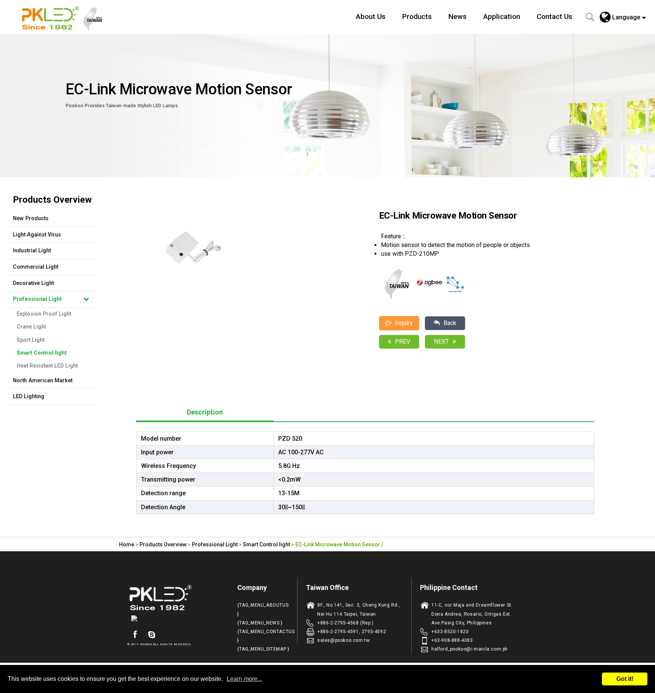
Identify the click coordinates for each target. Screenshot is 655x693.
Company (252, 587)
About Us (370, 16)
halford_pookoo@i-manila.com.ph (469, 649)
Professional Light (37, 299)
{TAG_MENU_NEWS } (260, 623)
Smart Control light (42, 353)
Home (126, 544)
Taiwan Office (327, 587)
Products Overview (162, 544)
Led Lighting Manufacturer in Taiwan (66, 17)
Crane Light (31, 327)
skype (151, 634)
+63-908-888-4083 (452, 640)
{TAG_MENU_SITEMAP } (263, 649)
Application (501, 16)
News (457, 16)
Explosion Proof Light (44, 314)
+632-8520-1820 (450, 631)
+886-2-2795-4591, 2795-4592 (351, 631)
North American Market (42, 380)
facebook (135, 634)
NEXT (441, 341)
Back (449, 323)
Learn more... (244, 679)
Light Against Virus (37, 235)
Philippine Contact (449, 587)
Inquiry (404, 323)
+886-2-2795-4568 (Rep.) (345, 623)
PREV (402, 341)
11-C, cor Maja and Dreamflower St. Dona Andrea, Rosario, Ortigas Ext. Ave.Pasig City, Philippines (471, 613)
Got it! (624, 679)
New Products (31, 218)
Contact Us (554, 16)
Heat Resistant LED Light (47, 366)
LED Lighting (28, 396)
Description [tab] (205, 412)
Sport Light (30, 340)
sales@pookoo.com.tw (343, 640)
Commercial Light (35, 267)
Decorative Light (33, 283)
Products (417, 16)
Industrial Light (32, 250)
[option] (260, 248)
